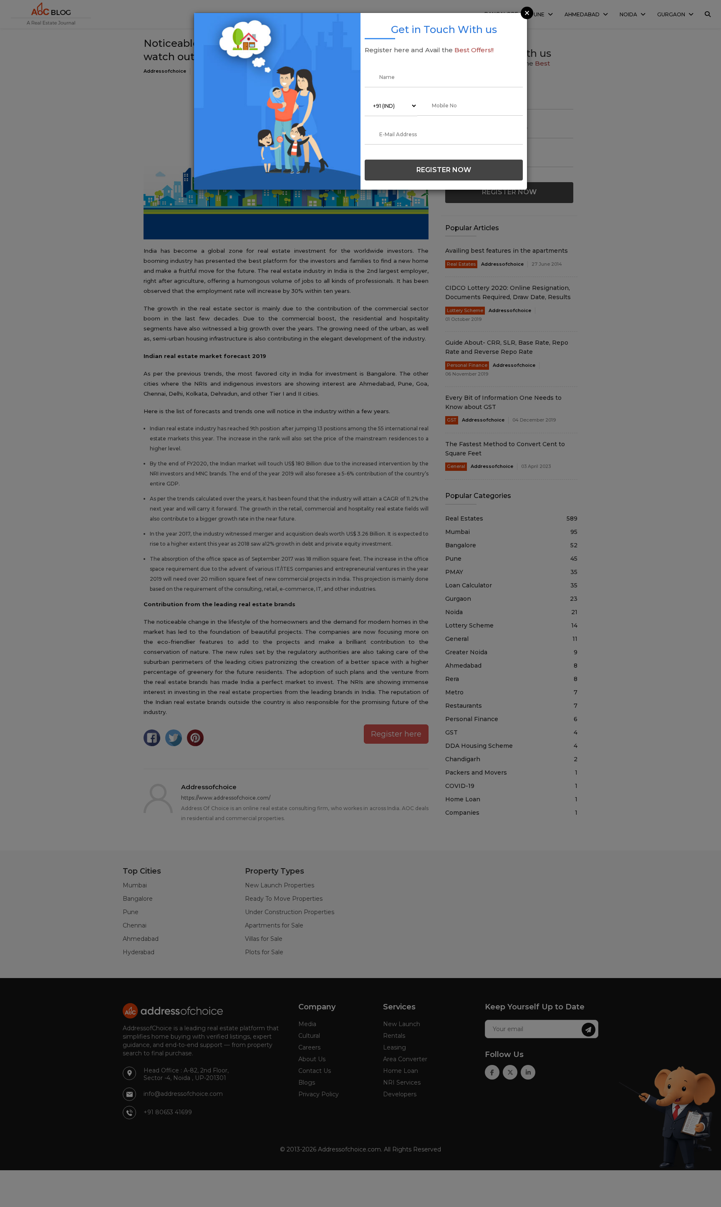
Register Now (443, 170)
